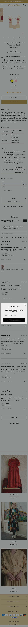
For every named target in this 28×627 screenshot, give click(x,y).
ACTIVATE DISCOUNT (14, 320)
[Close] (25, 305)
